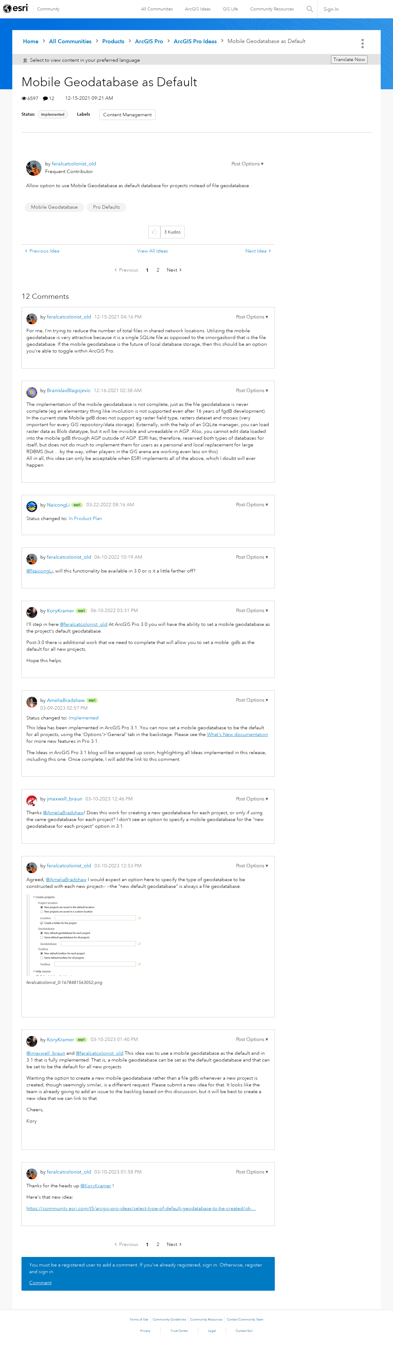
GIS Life (230, 9)
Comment (40, 1283)
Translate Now (349, 59)
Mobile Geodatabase (54, 207)
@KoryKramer (95, 1186)
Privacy (145, 1331)
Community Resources (272, 9)
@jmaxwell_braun (45, 1053)
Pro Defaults (106, 207)
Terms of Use (139, 1319)
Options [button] (363, 43)
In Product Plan (85, 518)
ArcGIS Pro (149, 41)
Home (30, 41)
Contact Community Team (245, 1319)
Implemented (52, 114)
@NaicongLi (39, 571)
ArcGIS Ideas (198, 9)
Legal (212, 1331)
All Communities (157, 9)
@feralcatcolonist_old (83, 624)
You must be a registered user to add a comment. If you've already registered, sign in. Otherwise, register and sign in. (145, 1268)
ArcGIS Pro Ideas (195, 41)
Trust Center (179, 1331)
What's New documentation (237, 734)
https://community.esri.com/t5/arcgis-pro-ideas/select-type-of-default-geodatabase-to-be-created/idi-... (141, 1208)
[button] (247, 164)
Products (113, 41)
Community (48, 9)
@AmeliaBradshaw (63, 813)
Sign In (331, 9)
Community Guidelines (169, 1319)
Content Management (127, 115)
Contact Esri (244, 1331)
